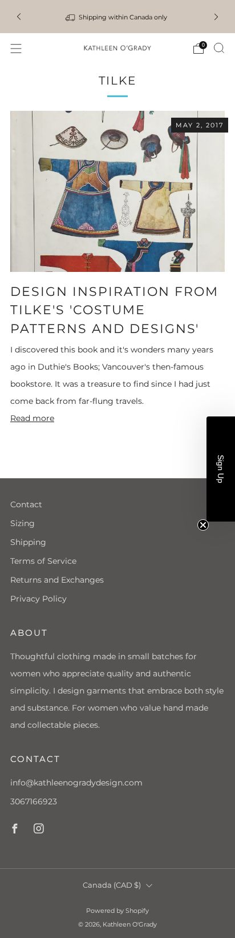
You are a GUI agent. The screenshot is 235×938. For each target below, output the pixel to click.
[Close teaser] (203, 525)
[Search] (219, 48)
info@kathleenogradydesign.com (76, 782)
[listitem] (117, 16)
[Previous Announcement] (19, 16)
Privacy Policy (38, 599)
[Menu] (16, 48)
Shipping (28, 542)
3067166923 (33, 801)
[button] (220, 469)
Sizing (22, 523)
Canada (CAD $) (112, 885)
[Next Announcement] (216, 16)
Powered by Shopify (117, 911)
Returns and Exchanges (57, 580)
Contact (26, 504)
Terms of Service (43, 561)
